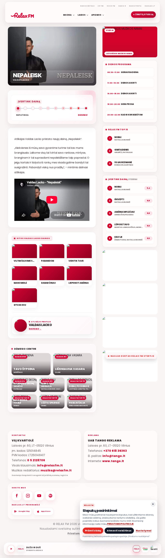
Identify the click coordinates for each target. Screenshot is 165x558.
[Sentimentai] (153, 548)
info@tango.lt (113, 456)
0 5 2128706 (36, 460)
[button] (143, 14)
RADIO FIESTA (135, 6)
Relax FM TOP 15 (118, 129)
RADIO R (122, 6)
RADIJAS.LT (150, 6)
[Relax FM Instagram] (28, 496)
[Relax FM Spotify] (50, 496)
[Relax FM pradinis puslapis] (22, 14)
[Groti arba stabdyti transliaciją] (11, 549)
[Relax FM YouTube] (39, 496)
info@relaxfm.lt (50, 465)
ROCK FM (111, 6)
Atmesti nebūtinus (119, 530)
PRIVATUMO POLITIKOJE (120, 523)
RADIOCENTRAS (87, 6)
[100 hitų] (145, 548)
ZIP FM (101, 6)
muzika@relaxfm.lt (56, 470)
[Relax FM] (136, 548)
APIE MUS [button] (96, 15)
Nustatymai (143, 530)
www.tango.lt (113, 461)
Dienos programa (119, 64)
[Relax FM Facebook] (16, 496)
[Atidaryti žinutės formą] (129, 265)
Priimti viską (93, 530)
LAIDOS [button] (81, 15)
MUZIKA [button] (67, 15)
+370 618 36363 (115, 451)
